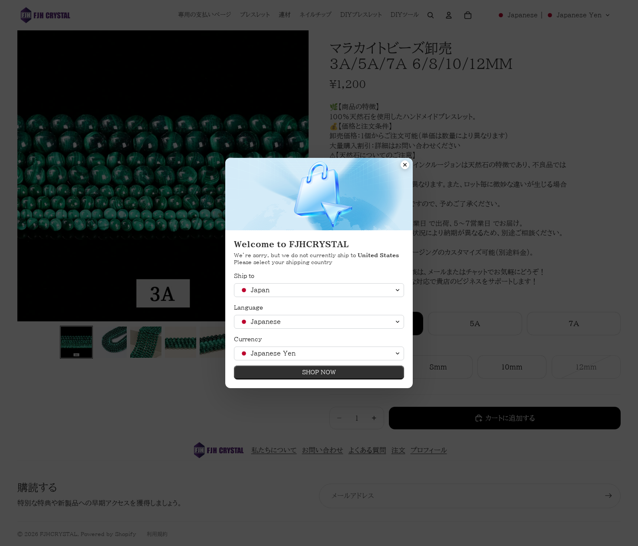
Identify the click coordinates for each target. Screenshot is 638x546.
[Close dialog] (405, 165)
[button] (319, 290)
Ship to (244, 276)
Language (248, 308)
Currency (248, 339)
